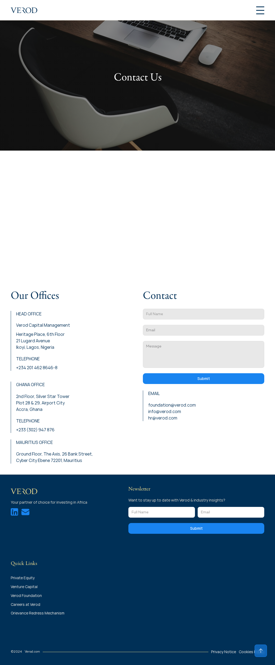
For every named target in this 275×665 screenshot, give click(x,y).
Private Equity (23, 577)
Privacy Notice (223, 651)
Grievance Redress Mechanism (37, 613)
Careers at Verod (25, 604)
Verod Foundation (26, 595)
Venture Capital (24, 586)
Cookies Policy (251, 651)
